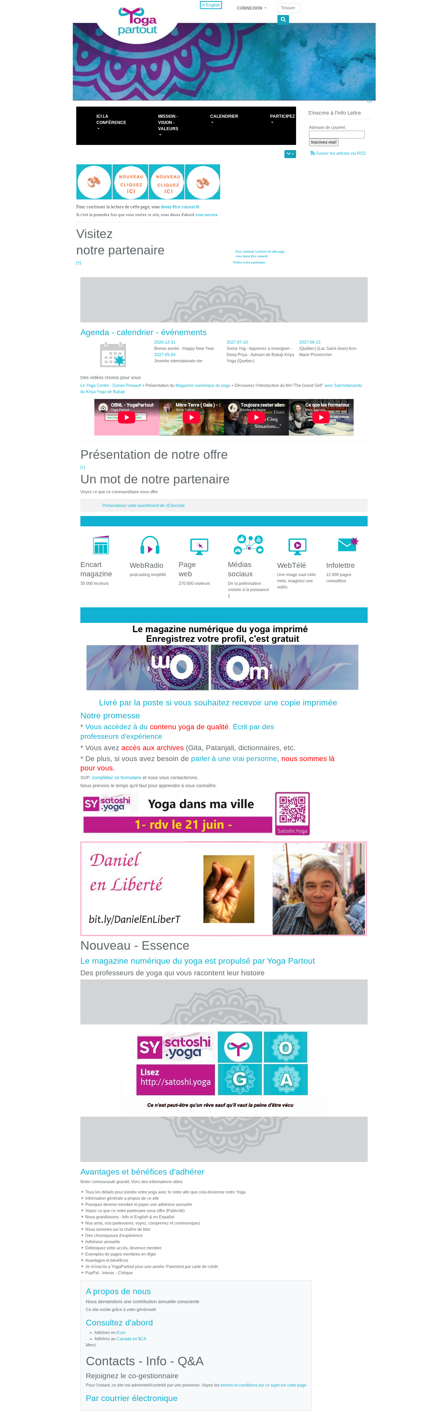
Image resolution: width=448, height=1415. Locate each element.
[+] (78, 262)
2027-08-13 (309, 342)
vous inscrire (206, 214)
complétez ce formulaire (116, 777)
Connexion (250, 8)
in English (211, 5)
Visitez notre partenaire (249, 262)
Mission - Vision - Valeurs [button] (168, 122)
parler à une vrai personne (234, 759)
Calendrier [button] (224, 116)
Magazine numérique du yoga (203, 385)
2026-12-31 (165, 342)
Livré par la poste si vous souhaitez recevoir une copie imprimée (218, 702)
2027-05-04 (165, 354)
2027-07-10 (237, 342)
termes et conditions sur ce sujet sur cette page (263, 1385)
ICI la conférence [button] (111, 119)
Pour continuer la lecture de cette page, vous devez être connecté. (260, 253)
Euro (121, 1332)
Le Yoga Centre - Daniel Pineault (110, 385)
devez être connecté (180, 207)
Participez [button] (282, 116)
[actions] (290, 154)
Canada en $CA (131, 1339)
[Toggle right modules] (369, 101)
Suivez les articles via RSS (341, 153)
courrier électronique (139, 1398)
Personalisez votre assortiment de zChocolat (143, 505)
